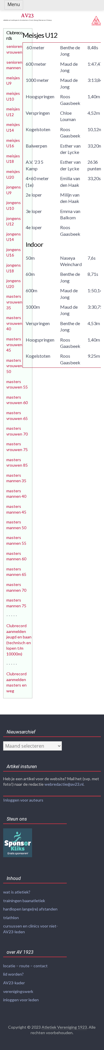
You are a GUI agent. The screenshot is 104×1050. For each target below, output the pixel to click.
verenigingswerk (18, 991)
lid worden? (13, 974)
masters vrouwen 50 (14, 366)
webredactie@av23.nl (63, 784)
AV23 (27, 15)
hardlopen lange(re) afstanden (30, 908)
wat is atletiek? (16, 891)
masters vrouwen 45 (14, 344)
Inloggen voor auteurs (23, 800)
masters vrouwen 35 (14, 302)
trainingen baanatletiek (24, 900)
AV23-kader (14, 982)
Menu (14, 4)
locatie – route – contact (25, 965)
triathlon (11, 917)
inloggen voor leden (21, 999)
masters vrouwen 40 (14, 323)
